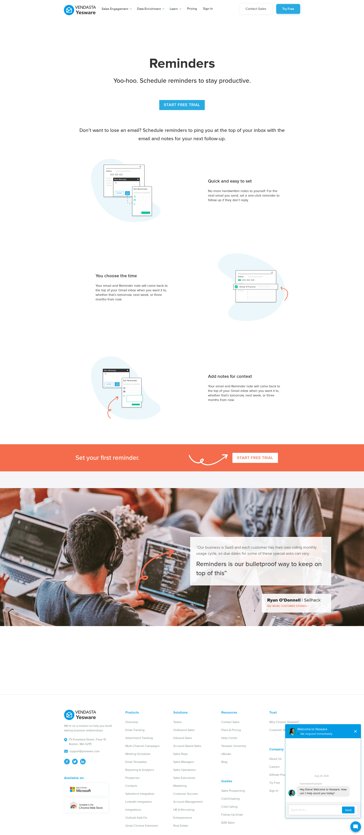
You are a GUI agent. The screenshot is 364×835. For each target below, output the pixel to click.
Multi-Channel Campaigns (142, 746)
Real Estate (180, 826)
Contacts (131, 786)
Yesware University (233, 746)
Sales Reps (180, 754)
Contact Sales (256, 9)
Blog (224, 762)
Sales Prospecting (233, 791)
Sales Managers (183, 762)
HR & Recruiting (183, 810)
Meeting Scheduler (138, 754)
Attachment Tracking (139, 738)
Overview (131, 722)
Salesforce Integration (139, 794)
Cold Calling (229, 807)
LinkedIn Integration (138, 802)
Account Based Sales (187, 746)
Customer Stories (280, 730)
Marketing (180, 786)
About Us (275, 759)
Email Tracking (134, 730)
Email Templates (136, 762)
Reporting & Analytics (139, 770)
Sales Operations (184, 770)
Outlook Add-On (136, 818)
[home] (80, 8)
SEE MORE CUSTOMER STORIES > (288, 606)
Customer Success (185, 794)
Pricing (192, 9)
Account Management (188, 802)
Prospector (132, 778)
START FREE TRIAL (182, 104)
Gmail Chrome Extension (141, 826)
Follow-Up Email (232, 815)
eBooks (226, 754)
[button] (116, 9)
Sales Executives (184, 778)
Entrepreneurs (182, 818)
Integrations (133, 810)
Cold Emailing (230, 799)
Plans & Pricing (231, 730)
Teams (177, 722)
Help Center (229, 738)
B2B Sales (228, 823)
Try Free (288, 9)
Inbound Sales (182, 738)
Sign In (208, 9)
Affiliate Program (280, 775)
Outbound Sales (184, 730)
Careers (274, 767)
